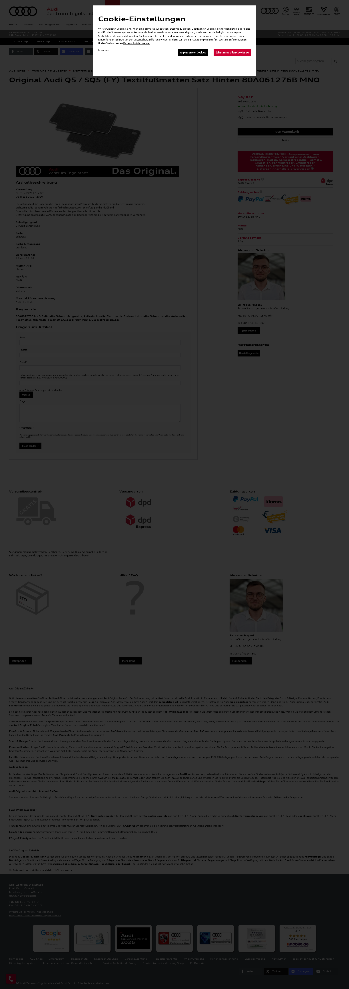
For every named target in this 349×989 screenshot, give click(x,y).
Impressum (104, 50)
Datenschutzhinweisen (136, 43)
